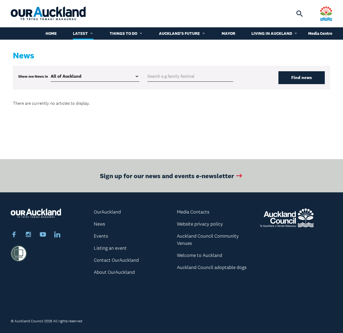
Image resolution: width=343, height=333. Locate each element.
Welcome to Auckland (199, 255)
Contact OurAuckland (116, 260)
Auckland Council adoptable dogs (212, 267)
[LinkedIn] (57, 235)
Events (101, 236)
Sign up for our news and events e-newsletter (167, 175)
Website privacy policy (200, 224)
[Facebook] (14, 235)
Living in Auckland (271, 33)
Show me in (33, 76)
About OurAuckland (114, 272)
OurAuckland (107, 212)
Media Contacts (193, 212)
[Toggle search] (299, 13)
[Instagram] (28, 235)
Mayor (228, 33)
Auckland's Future (179, 33)
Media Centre (320, 33)
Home (51, 33)
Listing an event (110, 248)
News (99, 224)
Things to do (123, 33)
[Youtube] (43, 235)
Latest (80, 33)
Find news (301, 77)
